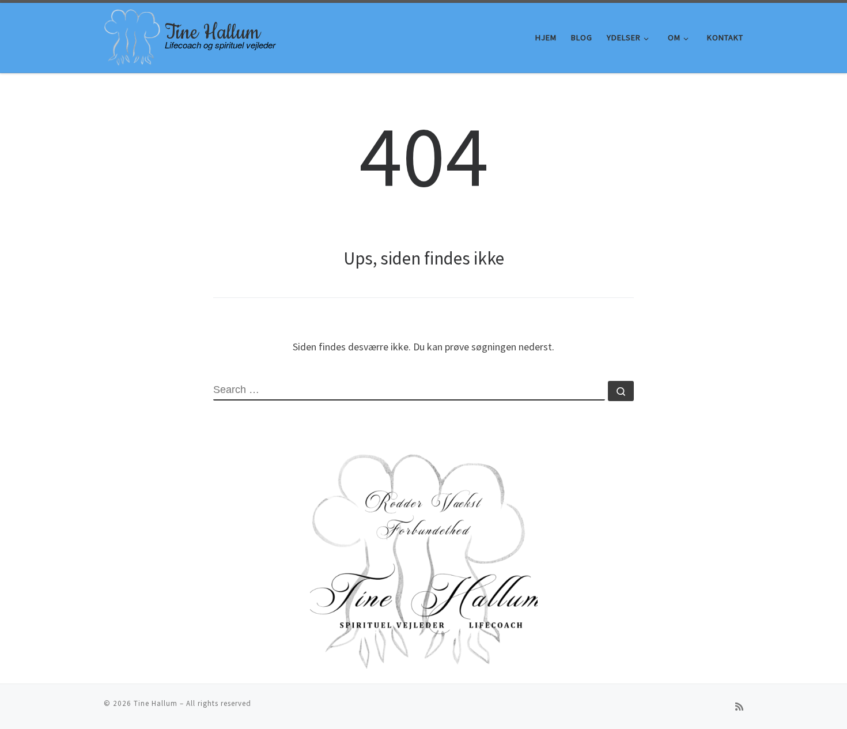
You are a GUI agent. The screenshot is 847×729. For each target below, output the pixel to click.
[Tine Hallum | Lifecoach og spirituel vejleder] (132, 35)
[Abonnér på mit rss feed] (739, 707)
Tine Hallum (155, 703)
